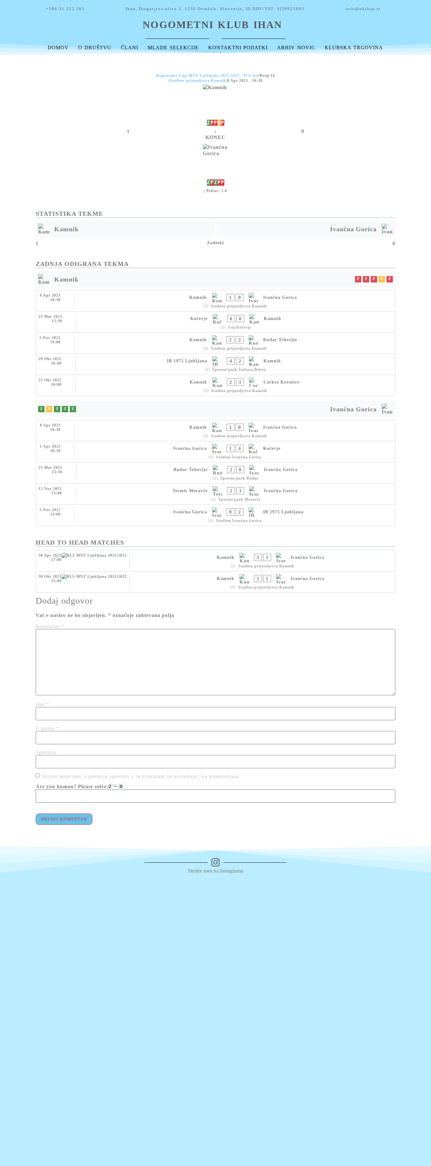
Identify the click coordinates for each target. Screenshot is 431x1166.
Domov (58, 47)
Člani (129, 47)
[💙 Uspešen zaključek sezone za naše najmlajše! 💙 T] (407, 979)
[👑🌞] (243, 885)
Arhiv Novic (296, 47)
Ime (42, 704)
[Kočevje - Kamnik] (215, 321)
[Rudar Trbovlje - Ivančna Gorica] (215, 472)
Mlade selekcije (173, 47)
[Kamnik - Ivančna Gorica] (215, 300)
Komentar (50, 626)
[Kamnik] (215, 105)
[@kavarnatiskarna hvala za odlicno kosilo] (133, 891)
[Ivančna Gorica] (215, 165)
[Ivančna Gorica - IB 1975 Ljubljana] (215, 515)
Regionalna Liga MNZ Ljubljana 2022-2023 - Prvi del (207, 75)
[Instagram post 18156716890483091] (188, 888)
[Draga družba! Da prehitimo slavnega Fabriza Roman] (79, 927)
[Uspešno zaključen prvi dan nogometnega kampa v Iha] (352, 891)
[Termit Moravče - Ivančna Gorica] (215, 494)
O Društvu (94, 47)
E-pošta (47, 728)
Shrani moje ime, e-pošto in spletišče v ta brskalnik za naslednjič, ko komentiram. (140, 776)
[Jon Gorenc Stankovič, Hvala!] (297, 888)
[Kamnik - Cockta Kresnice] (215, 385)
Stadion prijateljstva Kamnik (198, 80)
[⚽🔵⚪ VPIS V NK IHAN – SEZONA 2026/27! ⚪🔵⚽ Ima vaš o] (24, 1012)
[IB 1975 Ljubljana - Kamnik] (215, 364)
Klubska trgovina (354, 47)
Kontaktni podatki (238, 47)
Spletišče (46, 752)
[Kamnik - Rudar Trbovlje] (215, 343)
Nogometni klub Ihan (212, 24)
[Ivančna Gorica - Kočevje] (215, 451)
